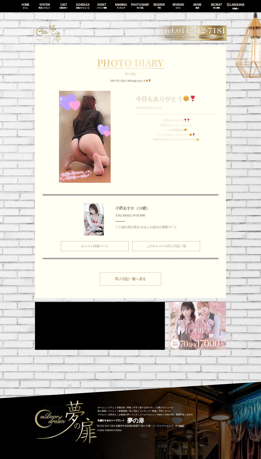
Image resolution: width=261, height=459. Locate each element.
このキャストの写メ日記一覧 (166, 246)
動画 (154, 411)
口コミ (168, 411)
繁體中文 (180, 414)
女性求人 (112, 414)
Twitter (159, 414)
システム (110, 407)
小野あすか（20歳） (132, 208)
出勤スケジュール (164, 407)
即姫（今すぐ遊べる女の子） (140, 407)
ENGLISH (169, 414)
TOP (112, 81)
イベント (112, 411)
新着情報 (123, 411)
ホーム (101, 407)
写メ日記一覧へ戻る (130, 279)
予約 (161, 411)
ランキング (145, 411)
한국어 (189, 414)
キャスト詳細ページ (95, 246)
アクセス (102, 414)
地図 (181, 426)
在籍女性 (121, 407)
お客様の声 (124, 414)
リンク (134, 414)
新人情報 (102, 411)
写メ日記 (121, 81)
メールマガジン (147, 414)
